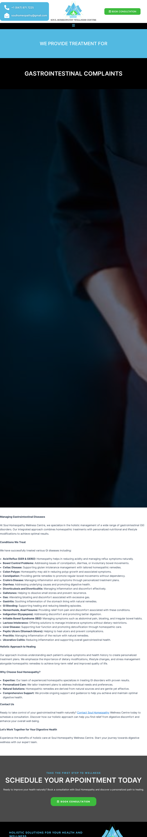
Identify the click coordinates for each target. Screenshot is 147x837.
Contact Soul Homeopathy (93, 712)
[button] (73, 25)
